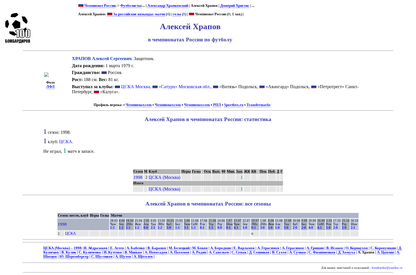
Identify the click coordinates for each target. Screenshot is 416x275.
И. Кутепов (113, 252)
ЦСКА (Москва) (164, 177)
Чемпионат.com (139, 105)
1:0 (245, 228)
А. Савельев (219, 252)
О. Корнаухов (357, 248)
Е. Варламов (244, 248)
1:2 (121, 228)
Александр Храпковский (167, 6)
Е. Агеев (117, 248)
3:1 (186, 228)
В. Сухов (279, 252)
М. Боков (200, 248)
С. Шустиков (102, 257)
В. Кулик (68, 252)
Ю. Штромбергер (74, 257)
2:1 (153, 228)
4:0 (310, 228)
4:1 (236, 228)
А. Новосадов (156, 252)
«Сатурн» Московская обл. (185, 86)
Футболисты (130, 6)
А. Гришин (315, 248)
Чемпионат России (99, 6)
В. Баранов (156, 248)
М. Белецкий (179, 248)
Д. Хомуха (346, 252)
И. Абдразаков (95, 248)
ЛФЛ (50, 87)
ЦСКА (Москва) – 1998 (62, 248)
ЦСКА (65, 141)
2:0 (295, 228)
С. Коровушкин (383, 248)
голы (177, 14)
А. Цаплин (385, 252)
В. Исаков (334, 248)
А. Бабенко (135, 248)
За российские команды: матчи (138, 14)
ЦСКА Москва (135, 86)
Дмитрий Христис (234, 6)
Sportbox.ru (233, 105)
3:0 (168, 228)
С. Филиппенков (321, 252)
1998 (137, 177)
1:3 (211, 228)
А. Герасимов (268, 248)
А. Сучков (297, 252)
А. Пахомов (179, 252)
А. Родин (199, 252)
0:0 (145, 228)
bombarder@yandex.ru (387, 267)
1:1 (112, 228)
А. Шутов (123, 257)
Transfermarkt (258, 105)
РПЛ (217, 105)
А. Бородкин (220, 248)
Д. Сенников (259, 252)
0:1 (202, 228)
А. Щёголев (143, 257)
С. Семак (238, 252)
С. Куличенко (90, 252)
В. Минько (133, 252)
